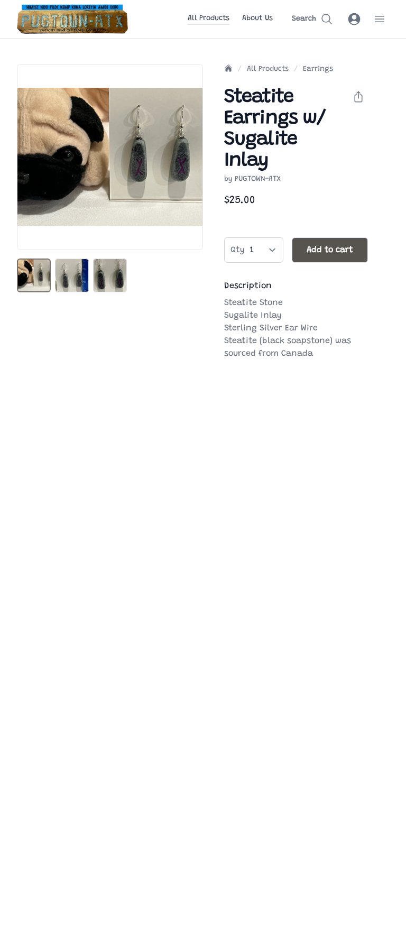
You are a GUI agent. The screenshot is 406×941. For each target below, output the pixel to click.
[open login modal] (354, 19)
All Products (208, 18)
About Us (257, 18)
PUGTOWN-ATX (258, 179)
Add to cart (330, 250)
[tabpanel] (110, 157)
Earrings (318, 69)
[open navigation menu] (379, 19)
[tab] (34, 275)
